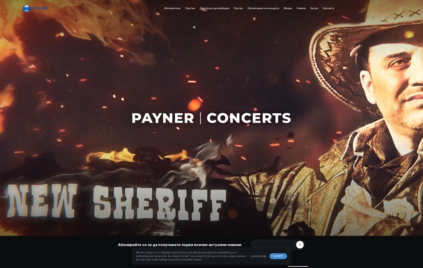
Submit (300, 245)
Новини (301, 8)
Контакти (328, 8)
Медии (288, 8)
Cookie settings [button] (259, 256)
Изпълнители (172, 8)
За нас (314, 8)
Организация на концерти (263, 8)
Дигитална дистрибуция (215, 8)
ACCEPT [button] (278, 256)
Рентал (238, 8)
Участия (190, 8)
